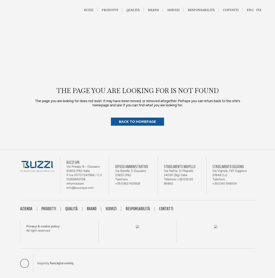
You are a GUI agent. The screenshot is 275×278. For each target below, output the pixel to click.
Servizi (111, 208)
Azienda (26, 208)
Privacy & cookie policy (43, 226)
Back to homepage (137, 121)
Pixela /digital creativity (61, 263)
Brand (91, 208)
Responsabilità (138, 208)
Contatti (166, 208)
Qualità (71, 208)
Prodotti (48, 208)
